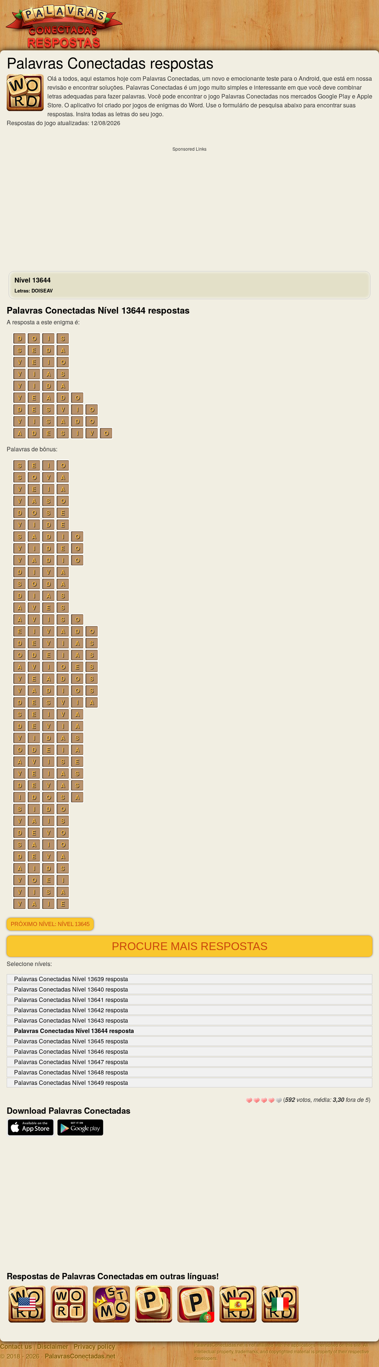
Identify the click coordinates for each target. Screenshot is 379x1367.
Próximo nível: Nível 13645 (50, 924)
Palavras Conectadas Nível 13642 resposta (71, 1010)
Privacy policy (94, 1346)
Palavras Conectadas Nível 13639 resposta (71, 979)
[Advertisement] (189, 207)
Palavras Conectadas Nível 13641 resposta (71, 999)
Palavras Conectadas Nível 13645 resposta (71, 1041)
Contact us (16, 1346)
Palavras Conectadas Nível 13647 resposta (71, 1061)
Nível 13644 (33, 284)
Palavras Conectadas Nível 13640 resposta (71, 989)
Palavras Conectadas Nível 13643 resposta (71, 1020)
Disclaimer (52, 1346)
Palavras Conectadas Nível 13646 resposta (71, 1051)
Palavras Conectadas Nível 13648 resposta (71, 1072)
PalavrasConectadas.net (80, 1355)
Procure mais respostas (190, 946)
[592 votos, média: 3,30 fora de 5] (249, 1100)
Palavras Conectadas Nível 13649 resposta (71, 1082)
